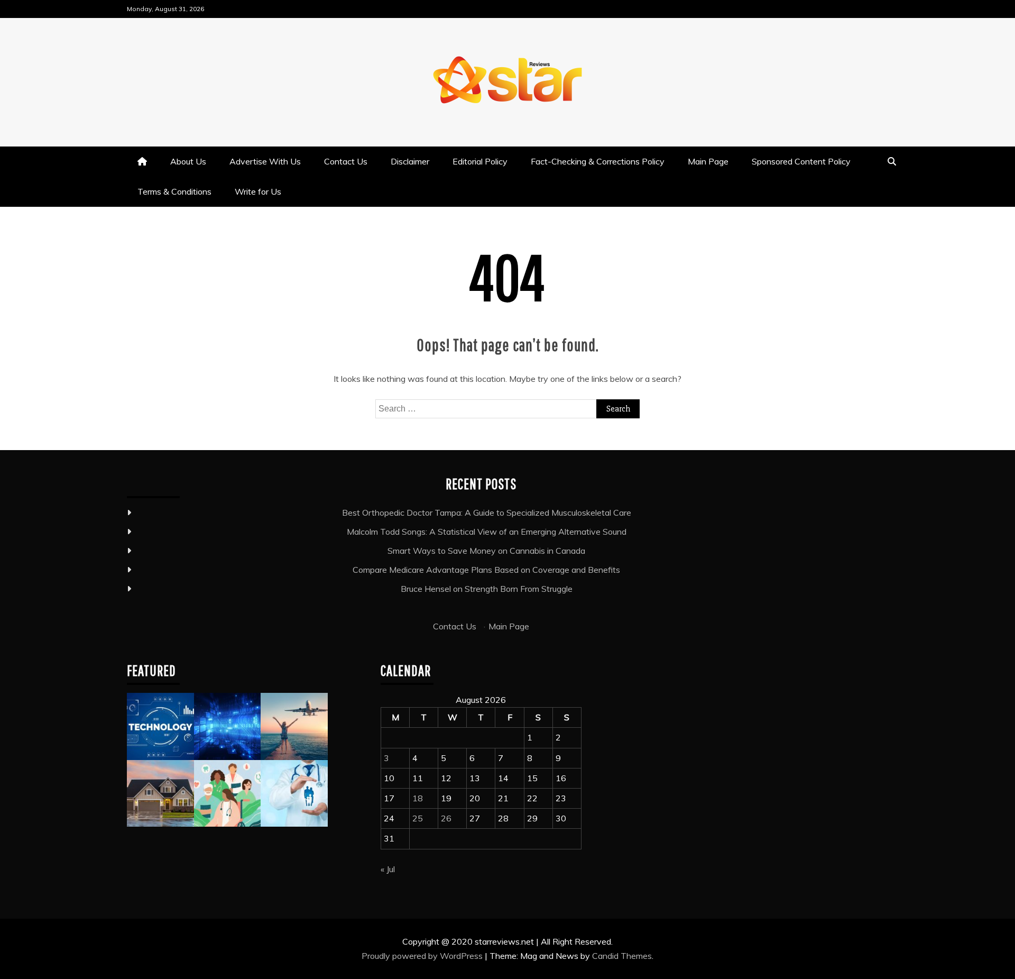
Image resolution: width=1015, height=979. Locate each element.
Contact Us (345, 161)
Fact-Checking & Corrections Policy (598, 161)
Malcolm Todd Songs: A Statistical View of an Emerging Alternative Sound (486, 531)
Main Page (708, 161)
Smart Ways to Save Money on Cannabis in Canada (486, 550)
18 (417, 798)
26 (446, 818)
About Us (188, 161)
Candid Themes (622, 955)
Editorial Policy (480, 161)
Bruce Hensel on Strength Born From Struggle (487, 588)
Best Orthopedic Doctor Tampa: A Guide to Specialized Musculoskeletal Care (486, 512)
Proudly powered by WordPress (423, 955)
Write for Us (258, 191)
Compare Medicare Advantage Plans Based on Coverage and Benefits (486, 569)
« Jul (388, 869)
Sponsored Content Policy (801, 161)
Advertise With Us (265, 161)
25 (417, 818)
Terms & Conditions (174, 191)
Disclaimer (410, 161)
